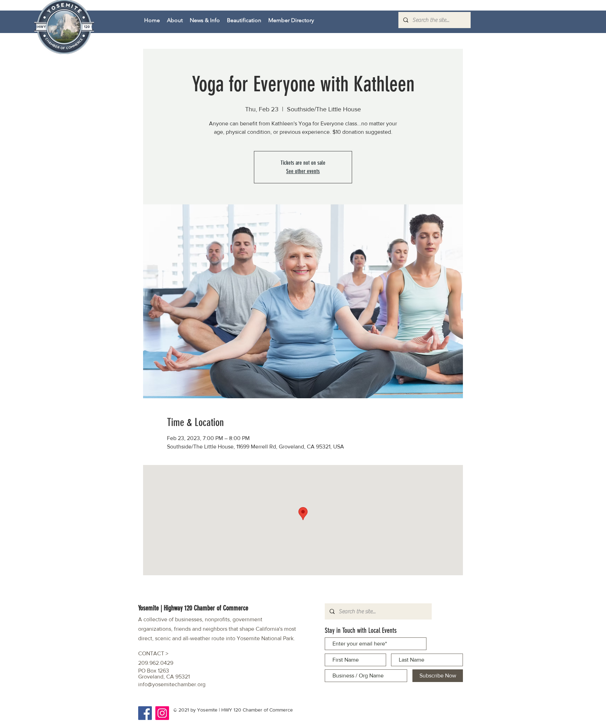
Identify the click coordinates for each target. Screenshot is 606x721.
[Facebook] (145, 713)
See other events (303, 171)
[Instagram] (162, 713)
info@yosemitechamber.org (172, 684)
